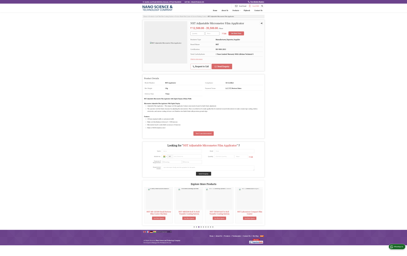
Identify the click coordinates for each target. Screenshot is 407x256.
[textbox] (212, 33)
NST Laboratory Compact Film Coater (222, 213)
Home (215, 10)
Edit (224, 33)
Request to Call (202, 66)
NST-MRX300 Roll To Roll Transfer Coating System (161, 213)
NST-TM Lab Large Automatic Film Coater (253, 213)
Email (211, 151)
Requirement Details (157, 168)
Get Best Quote (162, 218)
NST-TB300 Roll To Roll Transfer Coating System (192, 213)
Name (159, 151)
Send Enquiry (223, 66)
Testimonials (236, 236)
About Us (225, 10)
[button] (257, 2)
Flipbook (247, 10)
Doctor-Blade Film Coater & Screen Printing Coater (190, 16)
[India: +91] (165, 156)
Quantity (210, 156)
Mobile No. (157, 156)
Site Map (256, 236)
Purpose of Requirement (157, 161)
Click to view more (196, 59)
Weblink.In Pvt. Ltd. (165, 243)
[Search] (261, 6)
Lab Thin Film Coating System (165, 16)
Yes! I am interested (204, 133)
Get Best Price (236, 33)
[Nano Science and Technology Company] (157, 8)
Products (236, 10)
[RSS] (262, 236)
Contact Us (258, 10)
